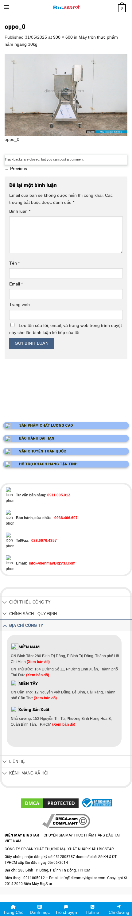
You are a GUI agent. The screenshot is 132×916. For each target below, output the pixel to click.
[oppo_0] (66, 94)
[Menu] (6, 7)
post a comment (71, 159)
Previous (16, 168)
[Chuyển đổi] (4, 603)
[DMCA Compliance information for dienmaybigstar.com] (66, 820)
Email (16, 283)
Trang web (19, 304)
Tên (14, 263)
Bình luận (19, 211)
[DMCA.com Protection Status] (50, 803)
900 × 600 (63, 37)
